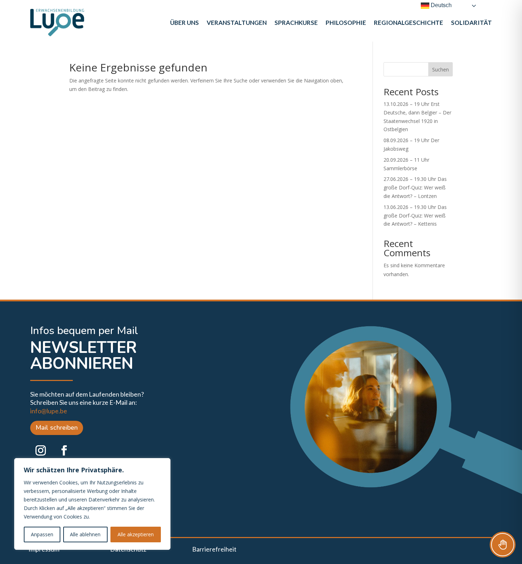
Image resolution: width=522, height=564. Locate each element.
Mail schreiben (57, 427)
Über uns (184, 22)
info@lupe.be (48, 411)
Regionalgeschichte (408, 22)
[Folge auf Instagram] (40, 450)
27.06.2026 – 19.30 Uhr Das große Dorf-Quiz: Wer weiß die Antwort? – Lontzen (415, 187)
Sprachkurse (296, 22)
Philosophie (346, 22)
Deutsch (440, 5)
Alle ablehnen (85, 534)
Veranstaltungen (237, 22)
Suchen (440, 69)
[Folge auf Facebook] (64, 450)
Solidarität (471, 22)
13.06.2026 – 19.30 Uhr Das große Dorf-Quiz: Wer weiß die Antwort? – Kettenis (415, 215)
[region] (92, 504)
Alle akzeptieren (136, 534)
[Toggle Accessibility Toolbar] (502, 544)
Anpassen (42, 534)
